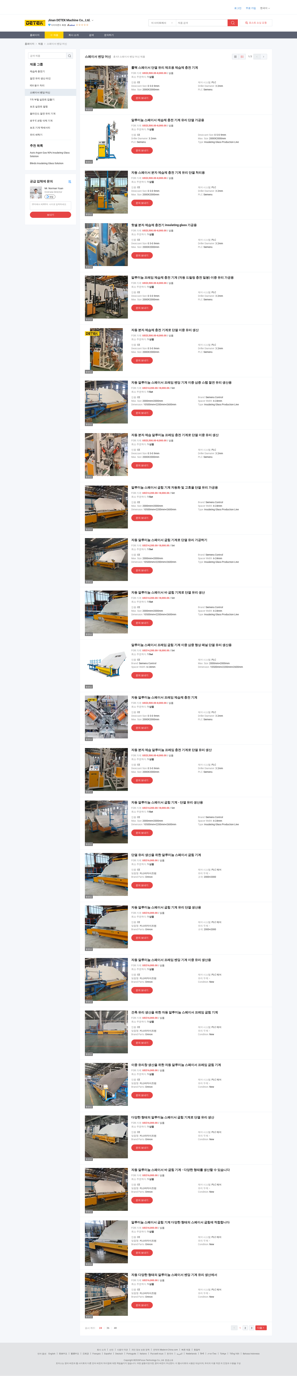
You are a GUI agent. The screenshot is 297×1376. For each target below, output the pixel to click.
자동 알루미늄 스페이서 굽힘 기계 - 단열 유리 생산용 (167, 802)
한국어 (170, 1353)
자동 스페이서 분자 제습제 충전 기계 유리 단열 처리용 (168, 172)
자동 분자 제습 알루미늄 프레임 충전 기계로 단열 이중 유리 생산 (175, 435)
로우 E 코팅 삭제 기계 (41, 120)
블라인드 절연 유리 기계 (43, 113)
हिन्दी (202, 1353)
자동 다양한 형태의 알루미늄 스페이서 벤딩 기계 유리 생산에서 (174, 1275)
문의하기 (109, 35)
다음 (259, 1327)
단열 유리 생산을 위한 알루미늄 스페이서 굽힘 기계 (166, 855)
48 (115, 1328)
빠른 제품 (186, 1349)
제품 (55, 35)
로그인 (237, 8)
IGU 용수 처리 (37, 85)
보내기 (50, 214)
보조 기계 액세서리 (40, 127)
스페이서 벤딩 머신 (40, 92)
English (51, 1353)
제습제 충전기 (37, 71)
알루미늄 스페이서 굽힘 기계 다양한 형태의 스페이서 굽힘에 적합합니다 (180, 1222)
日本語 (86, 1353)
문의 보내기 (142, 97)
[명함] (69, 181)
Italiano (143, 1353)
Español (108, 1353)
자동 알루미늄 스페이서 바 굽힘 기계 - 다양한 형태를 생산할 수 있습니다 (180, 1170)
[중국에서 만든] (47, 7)
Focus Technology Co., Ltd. (152, 1360)
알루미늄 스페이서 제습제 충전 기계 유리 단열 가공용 (167, 120)
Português (131, 1353)
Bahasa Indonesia (251, 1353)
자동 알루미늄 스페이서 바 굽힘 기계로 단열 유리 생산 (168, 592)
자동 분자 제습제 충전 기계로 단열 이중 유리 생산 (165, 330)
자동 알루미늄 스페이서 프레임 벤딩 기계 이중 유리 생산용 (171, 960)
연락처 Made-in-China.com (165, 1349)
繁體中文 (75, 1353)
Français (96, 1353)
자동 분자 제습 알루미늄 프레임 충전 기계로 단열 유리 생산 (171, 750)
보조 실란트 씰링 (39, 106)
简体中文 (63, 1353)
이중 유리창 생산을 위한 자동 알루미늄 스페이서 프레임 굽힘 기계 (176, 1065)
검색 (91, 35)
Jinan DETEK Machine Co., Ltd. (69, 20)
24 (100, 1328)
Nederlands (191, 1353)
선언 (111, 1349)
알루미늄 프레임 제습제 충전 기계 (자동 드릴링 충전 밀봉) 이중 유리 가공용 (182, 277)
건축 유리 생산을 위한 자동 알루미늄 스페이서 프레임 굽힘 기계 (174, 1012)
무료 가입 (251, 8)
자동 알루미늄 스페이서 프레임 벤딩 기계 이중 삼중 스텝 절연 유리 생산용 (181, 382)
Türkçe (223, 1353)
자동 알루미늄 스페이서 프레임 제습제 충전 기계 (164, 697)
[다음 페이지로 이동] (263, 56)
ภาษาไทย (212, 1353)
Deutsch (119, 1353)
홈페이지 (35, 35)
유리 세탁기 (36, 134)
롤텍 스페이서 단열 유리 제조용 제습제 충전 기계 (164, 67)
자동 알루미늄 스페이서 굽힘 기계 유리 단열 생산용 (166, 907)
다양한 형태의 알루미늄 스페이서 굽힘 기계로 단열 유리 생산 (172, 1117)
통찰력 (197, 1349)
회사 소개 (74, 35)
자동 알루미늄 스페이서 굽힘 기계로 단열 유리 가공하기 (169, 540)
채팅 (51, 196)
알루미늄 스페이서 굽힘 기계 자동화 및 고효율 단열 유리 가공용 (174, 487)
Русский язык (156, 1353)
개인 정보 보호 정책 (140, 1349)
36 (108, 1328)
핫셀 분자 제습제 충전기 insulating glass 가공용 (164, 225)
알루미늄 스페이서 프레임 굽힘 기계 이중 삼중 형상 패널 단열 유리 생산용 (181, 645)
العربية (179, 1353)
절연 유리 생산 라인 (40, 78)
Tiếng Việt (234, 1353)
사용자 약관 (122, 1349)
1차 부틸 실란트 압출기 (42, 99)
